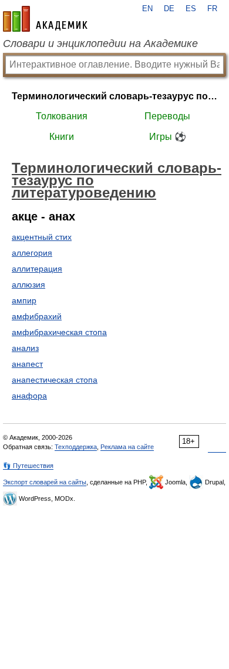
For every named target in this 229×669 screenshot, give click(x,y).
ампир (24, 300)
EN (147, 9)
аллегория (32, 252)
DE (169, 9)
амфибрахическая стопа (59, 332)
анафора (29, 395)
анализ (25, 348)
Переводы (167, 116)
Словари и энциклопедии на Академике (100, 43)
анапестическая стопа (54, 379)
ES (191, 9)
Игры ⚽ (167, 137)
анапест (27, 364)
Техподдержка (76, 446)
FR (212, 9)
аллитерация (37, 268)
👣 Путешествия (28, 465)
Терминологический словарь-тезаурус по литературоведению (114, 96)
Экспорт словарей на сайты (44, 482)
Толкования (61, 116)
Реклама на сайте (127, 446)
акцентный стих (42, 237)
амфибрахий (37, 316)
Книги (61, 137)
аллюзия (28, 284)
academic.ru (45, 19)
